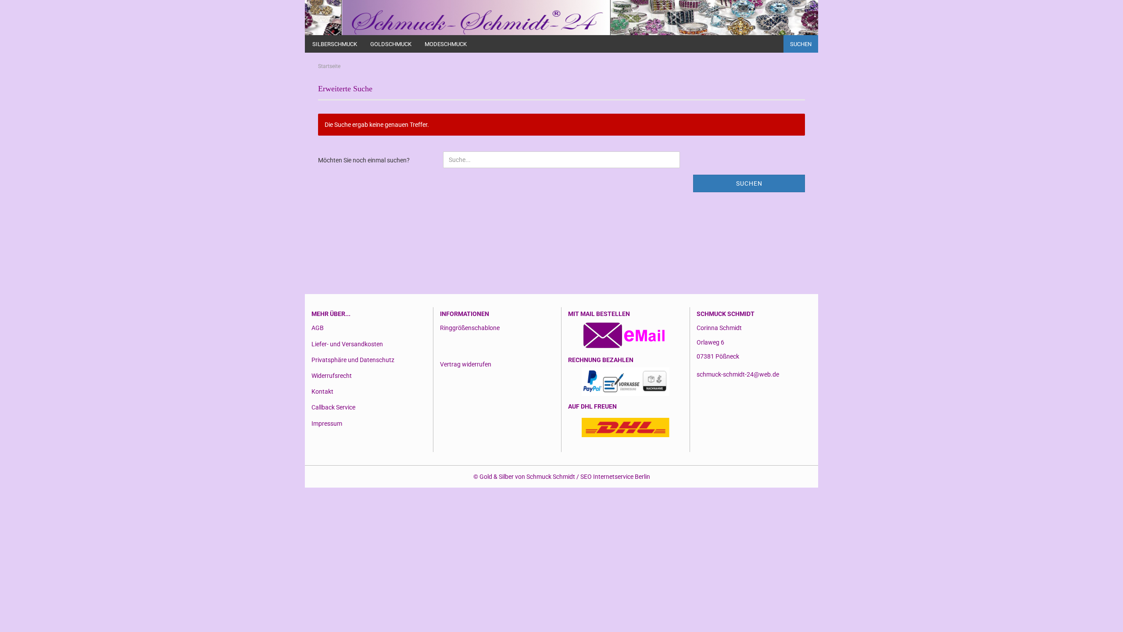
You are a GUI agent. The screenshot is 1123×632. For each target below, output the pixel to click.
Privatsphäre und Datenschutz (352, 359)
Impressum (326, 423)
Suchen (801, 44)
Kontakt (322, 391)
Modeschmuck (446, 44)
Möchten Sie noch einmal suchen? (364, 160)
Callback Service (333, 407)
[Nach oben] (1099, 619)
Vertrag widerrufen (465, 364)
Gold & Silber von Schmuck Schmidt (527, 476)
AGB (317, 327)
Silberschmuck (334, 44)
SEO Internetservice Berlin (615, 476)
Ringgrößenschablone (470, 327)
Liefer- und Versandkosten (347, 344)
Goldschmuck (390, 44)
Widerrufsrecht (331, 375)
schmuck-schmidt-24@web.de (738, 374)
